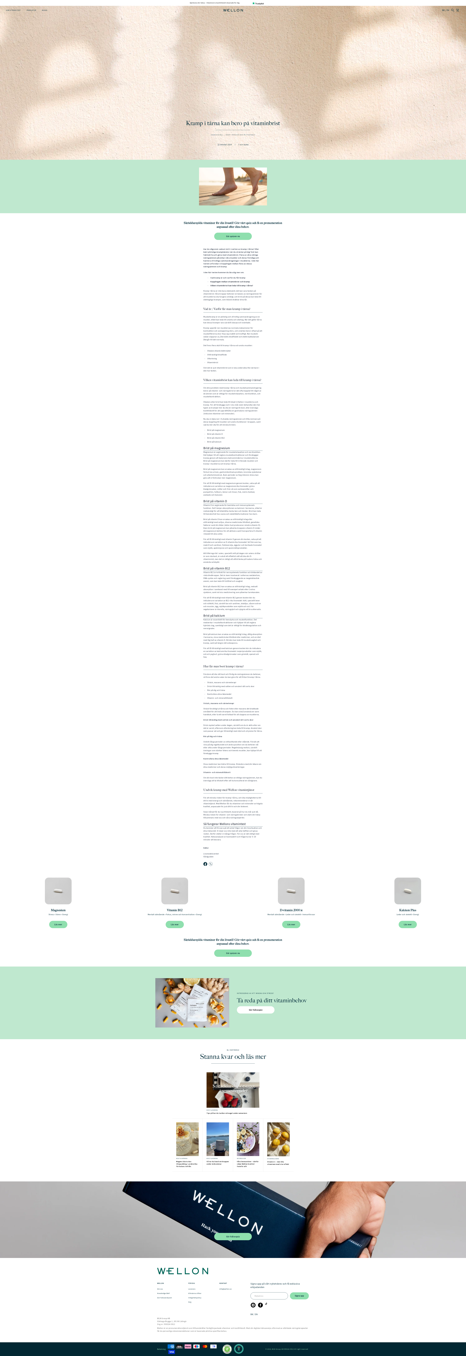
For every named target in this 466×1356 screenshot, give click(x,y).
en (448, 10)
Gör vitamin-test (13, 10)
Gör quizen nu (233, 236)
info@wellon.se (225, 1289)
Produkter (31, 10)
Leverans (191, 1289)
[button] (452, 10)
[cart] (457, 10)
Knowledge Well (217, 135)
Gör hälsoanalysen (164, 1298)
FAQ (189, 1302)
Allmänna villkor (194, 1293)
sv (443, 10)
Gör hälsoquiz (256, 1009)
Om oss (160, 1289)
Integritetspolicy (194, 1298)
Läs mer (58, 924)
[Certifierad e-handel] (227, 1349)
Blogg (44, 10)
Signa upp (299, 1295)
